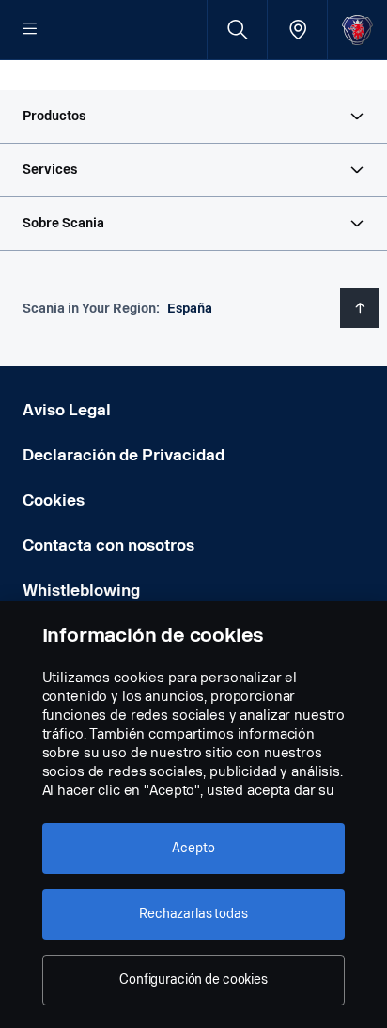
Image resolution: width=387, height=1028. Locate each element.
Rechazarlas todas (193, 914)
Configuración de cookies (193, 980)
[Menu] (30, 30)
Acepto (193, 848)
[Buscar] (237, 29)
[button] (193, 116)
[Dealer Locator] (297, 29)
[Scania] (357, 29)
